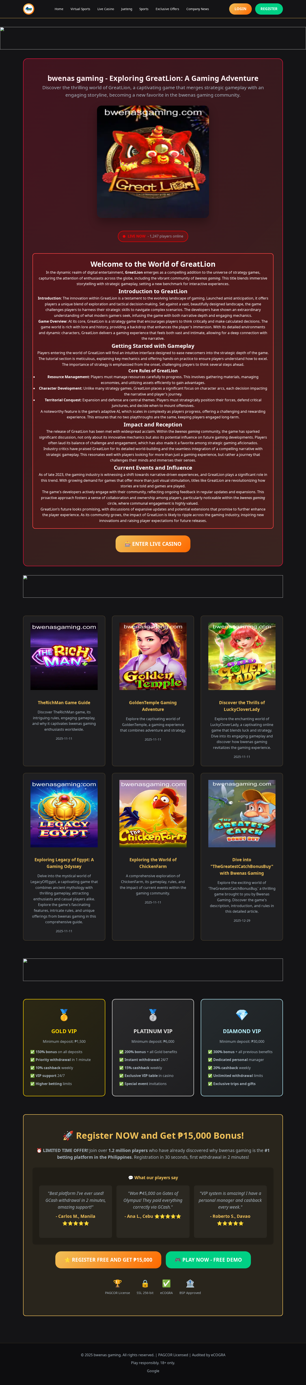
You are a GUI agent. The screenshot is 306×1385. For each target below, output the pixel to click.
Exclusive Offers (167, 9)
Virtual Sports (80, 9)
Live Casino (105, 9)
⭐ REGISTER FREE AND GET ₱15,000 (108, 1259)
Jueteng (126, 9)
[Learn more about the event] (153, 38)
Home (59, 9)
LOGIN (240, 8)
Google (153, 1370)
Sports (144, 9)
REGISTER (269, 8)
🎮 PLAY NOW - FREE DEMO (208, 1259)
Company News (197, 9)
